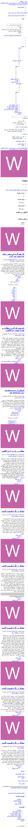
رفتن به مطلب (23, 1)
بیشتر (22, 46)
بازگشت (19, 799)
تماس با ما (21, 783)
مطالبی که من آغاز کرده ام (11, 109)
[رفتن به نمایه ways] (12, 250)
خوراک (22, 771)
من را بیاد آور (17, 29)
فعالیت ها (18, 83)
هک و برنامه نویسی (19, 335)
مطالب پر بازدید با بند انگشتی (12, 451)
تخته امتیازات (17, 112)
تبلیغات (19, 113)
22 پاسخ (19, 480)
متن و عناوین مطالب (17, 136)
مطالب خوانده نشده (13, 107)
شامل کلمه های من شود (14, 131)
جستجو (16, 110)
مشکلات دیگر (15, 516)
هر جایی (20, 121)
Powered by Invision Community (19, 787)
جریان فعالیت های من (12, 106)
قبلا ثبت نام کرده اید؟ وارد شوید (15, 15)
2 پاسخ (19, 277)
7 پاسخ (19, 536)
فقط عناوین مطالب (17, 138)
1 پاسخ (19, 360)
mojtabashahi (11, 259)
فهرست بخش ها (17, 60)
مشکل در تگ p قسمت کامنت (13, 511)
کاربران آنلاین (14, 82)
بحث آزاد (12, 261)
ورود (20, 32)
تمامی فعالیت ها (14, 105)
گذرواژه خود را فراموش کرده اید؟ (12, 35)
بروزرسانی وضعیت (17, 122)
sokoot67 (12, 454)
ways (23, 259)
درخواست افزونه (12, 456)
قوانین (16, 80)
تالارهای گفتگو (14, 79)
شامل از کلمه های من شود (13, 129)
